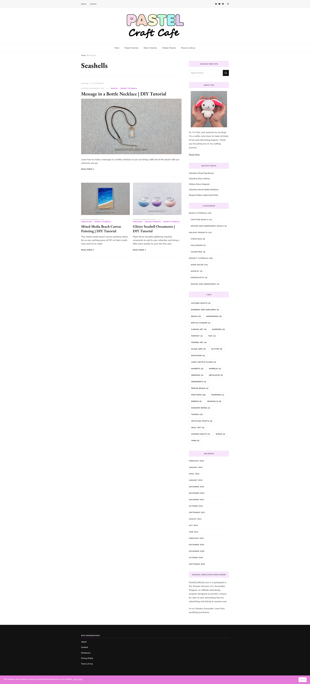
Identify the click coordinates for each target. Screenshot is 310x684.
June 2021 (193, 532)
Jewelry (114, 88)
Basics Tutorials (150, 48)
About (83, 4)
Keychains (198, 355)
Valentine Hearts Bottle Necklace (203, 189)
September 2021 (197, 512)
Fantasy (197, 336)
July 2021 (193, 525)
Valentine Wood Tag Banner (201, 173)
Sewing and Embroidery (203, 284)
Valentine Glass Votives (199, 178)
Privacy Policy (87, 658)
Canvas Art (199, 329)
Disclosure (85, 653)
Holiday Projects (169, 48)
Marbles (215, 368)
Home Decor (86, 222)
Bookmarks (214, 316)
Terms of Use (87, 664)
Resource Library (188, 48)
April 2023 (194, 474)
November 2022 (196, 493)
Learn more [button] (78, 679)
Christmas (137, 222)
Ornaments (198, 382)
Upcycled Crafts (201, 421)
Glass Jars (198, 349)
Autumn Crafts (201, 303)
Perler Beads (200, 388)
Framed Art (199, 342)
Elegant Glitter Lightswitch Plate (203, 195)
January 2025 (195, 467)
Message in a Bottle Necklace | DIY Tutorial (123, 94)
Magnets (197, 368)
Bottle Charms (200, 323)
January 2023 (195, 480)
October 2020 (196, 557)
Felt (212, 336)
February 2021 (196, 538)
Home (117, 48)
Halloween (197, 245)
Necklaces (216, 375)
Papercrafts (197, 277)
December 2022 (196, 487)
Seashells (214, 401)
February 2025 (196, 461)
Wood (220, 434)
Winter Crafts (200, 434)
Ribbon (196, 401)
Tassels (197, 414)
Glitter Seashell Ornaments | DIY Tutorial (154, 228)
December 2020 (196, 545)
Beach (196, 316)
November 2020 (196, 551)
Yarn (195, 440)
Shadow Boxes (200, 408)
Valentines (196, 252)
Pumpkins (217, 395)
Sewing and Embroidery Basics (207, 226)
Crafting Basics (199, 219)
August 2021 (195, 519)
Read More (86, 169)
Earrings (218, 329)
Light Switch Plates (203, 362)
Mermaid (197, 375)
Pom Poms (198, 395)
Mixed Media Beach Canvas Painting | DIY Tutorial (101, 228)
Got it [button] (302, 680)
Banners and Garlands (205, 310)
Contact (93, 4)
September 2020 (197, 564)
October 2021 (196, 506)
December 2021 (196, 500)
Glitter (216, 349)
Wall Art (197, 427)
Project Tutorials (131, 48)
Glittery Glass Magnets (199, 184)
